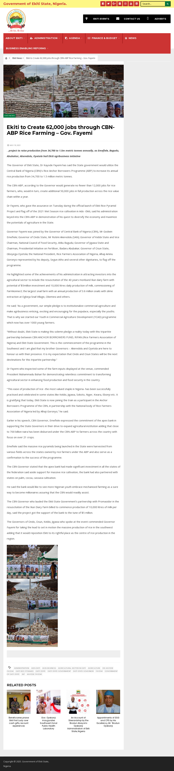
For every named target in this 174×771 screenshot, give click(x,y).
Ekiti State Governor (83, 671)
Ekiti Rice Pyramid (24, 671)
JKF (23, 674)
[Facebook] (103, 3)
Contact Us (132, 19)
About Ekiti (14, 38)
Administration (45, 38)
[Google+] (114, 3)
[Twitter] (108, 3)
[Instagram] (125, 3)
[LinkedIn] (136, 3)
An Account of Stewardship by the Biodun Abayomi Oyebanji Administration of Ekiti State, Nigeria (78, 724)
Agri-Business (49, 668)
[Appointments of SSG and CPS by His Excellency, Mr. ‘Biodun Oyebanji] (108, 702)
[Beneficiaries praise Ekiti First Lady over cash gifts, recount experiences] (19, 702)
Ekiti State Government (59, 671)
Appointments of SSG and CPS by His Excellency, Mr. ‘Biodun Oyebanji (108, 721)
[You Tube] (131, 3)
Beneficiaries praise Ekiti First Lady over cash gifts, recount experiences (19, 721)
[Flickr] (119, 3)
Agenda (74, 38)
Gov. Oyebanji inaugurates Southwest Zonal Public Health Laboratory (48, 723)
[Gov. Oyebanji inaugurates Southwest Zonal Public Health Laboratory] (48, 702)
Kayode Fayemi (34, 674)
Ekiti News (17, 58)
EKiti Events (101, 19)
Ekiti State (41, 671)
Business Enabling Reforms (26, 48)
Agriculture (94, 668)
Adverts (160, 19)
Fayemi (99, 671)
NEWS (132, 38)
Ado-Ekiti (35, 668)
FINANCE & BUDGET (104, 38)
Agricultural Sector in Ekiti (72, 668)
